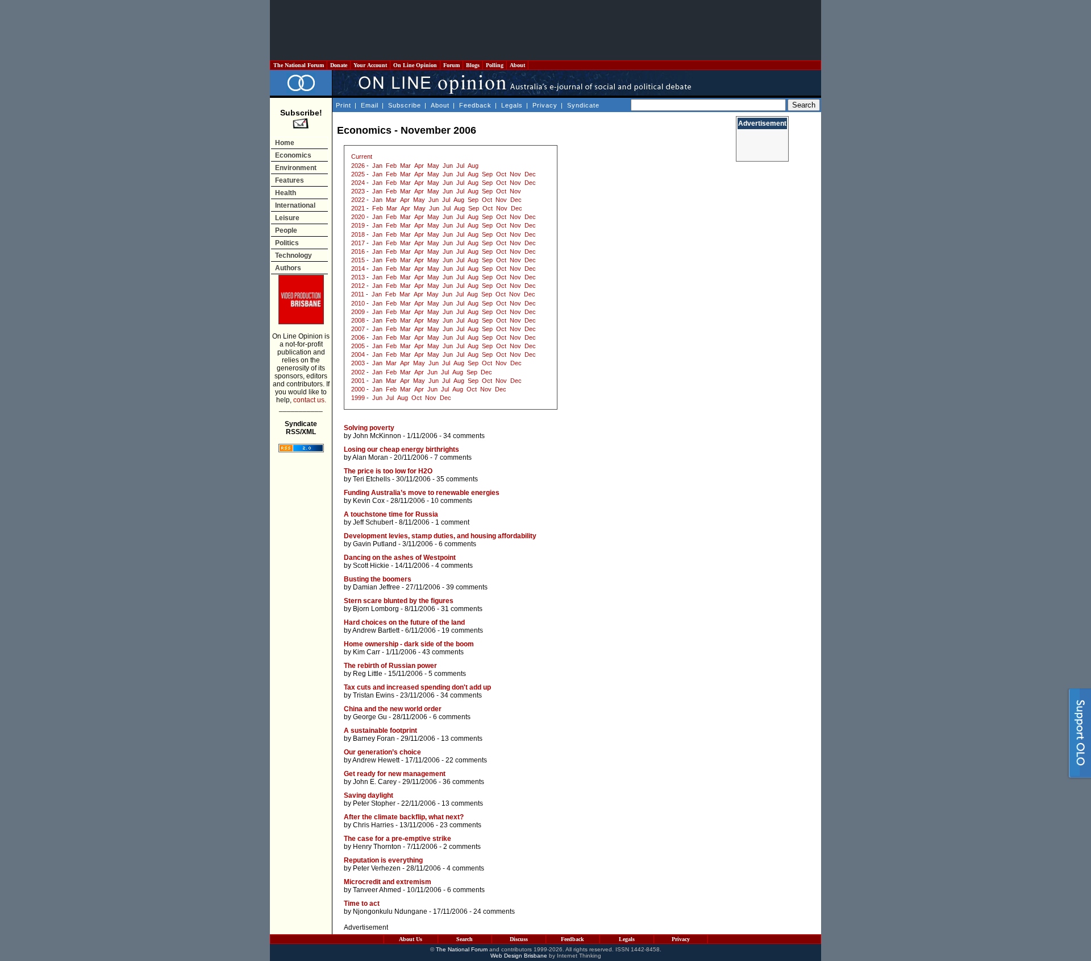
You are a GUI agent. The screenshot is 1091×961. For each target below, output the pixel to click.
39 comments (467, 587)
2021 (358, 208)
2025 (358, 174)
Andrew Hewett (375, 760)
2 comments (462, 847)
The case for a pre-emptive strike (397, 839)
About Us (410, 939)
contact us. (309, 400)
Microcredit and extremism (387, 882)
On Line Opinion (415, 65)
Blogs (472, 65)
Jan (377, 165)
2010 (358, 303)
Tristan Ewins (373, 695)
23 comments (460, 825)
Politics (287, 243)
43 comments (443, 652)
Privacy (544, 105)
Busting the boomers (377, 579)
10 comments (451, 501)
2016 (358, 251)
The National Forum (299, 65)
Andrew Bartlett (375, 630)
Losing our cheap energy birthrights (401, 449)
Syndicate (583, 105)
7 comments (453, 457)
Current (361, 156)
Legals (512, 105)
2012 (358, 285)
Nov (515, 174)
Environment (296, 168)
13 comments (461, 739)
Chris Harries (373, 825)
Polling (494, 65)
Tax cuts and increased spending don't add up (417, 687)
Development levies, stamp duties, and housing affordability (440, 536)
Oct (501, 174)
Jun (448, 165)
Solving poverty (369, 428)
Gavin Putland (375, 544)
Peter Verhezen (377, 868)
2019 (358, 225)
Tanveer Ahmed (377, 890)
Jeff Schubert (373, 522)
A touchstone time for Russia (391, 514)
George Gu (370, 717)
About (517, 65)
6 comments (457, 544)
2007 (358, 328)
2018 (358, 234)
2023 (358, 191)
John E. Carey (375, 782)
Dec (530, 174)
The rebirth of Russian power (390, 666)
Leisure (287, 218)
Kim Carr (366, 652)
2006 (358, 337)
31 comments (461, 609)
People (286, 230)
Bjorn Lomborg (376, 609)
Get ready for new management (394, 774)
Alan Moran (370, 457)
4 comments (454, 566)
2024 (358, 182)
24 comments (494, 911)
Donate (338, 65)
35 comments (457, 479)
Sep (487, 174)
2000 (358, 389)
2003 (358, 363)
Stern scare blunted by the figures (398, 601)
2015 (358, 260)
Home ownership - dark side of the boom (409, 644)
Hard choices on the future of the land (404, 622)
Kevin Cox (369, 501)
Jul (460, 165)
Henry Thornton (377, 847)
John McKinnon (377, 436)
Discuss (519, 939)
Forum (451, 65)
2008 (358, 320)
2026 (358, 165)
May (433, 165)
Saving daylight (368, 795)
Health (285, 193)
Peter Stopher (374, 803)
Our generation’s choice (382, 752)
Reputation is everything (383, 860)
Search (464, 939)
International (295, 205)
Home (284, 143)
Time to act (362, 904)
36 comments (463, 782)
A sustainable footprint (380, 731)
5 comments (447, 674)
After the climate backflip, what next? (404, 817)
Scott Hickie (371, 566)
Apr (419, 165)
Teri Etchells (371, 479)
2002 (358, 372)
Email (369, 105)
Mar (405, 165)
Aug (473, 165)
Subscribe (404, 105)
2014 (358, 268)
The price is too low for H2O (388, 471)
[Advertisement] (545, 30)
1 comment (452, 522)
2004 (358, 354)
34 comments (464, 436)
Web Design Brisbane (518, 955)
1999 (358, 397)
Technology (293, 255)
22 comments (466, 760)
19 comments (462, 630)
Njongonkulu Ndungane (390, 911)
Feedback (475, 105)
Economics (293, 155)
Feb (391, 165)
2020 (358, 216)
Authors (288, 268)
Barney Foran (374, 739)
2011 (357, 294)
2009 (358, 311)
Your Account (370, 65)
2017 (358, 243)
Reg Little (367, 674)
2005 (358, 346)
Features (289, 180)
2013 (358, 277)
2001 (358, 380)
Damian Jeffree (376, 587)
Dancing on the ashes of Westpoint (400, 558)
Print (343, 105)
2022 (358, 199)
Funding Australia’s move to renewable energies (421, 493)
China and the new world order (393, 709)
